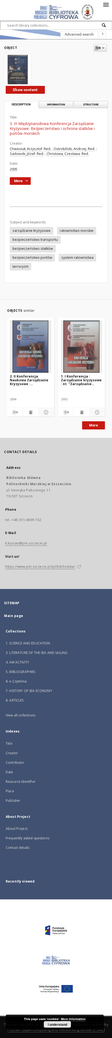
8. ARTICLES (15, 700)
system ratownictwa (77, 257)
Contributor (15, 762)
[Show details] (45, 412)
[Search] (104, 25)
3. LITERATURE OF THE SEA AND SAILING (36, 652)
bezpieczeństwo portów (32, 257)
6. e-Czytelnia (16, 681)
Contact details (17, 847)
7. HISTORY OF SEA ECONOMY (29, 690)
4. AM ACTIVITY (17, 662)
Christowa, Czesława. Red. (67, 153)
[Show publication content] (30, 412)
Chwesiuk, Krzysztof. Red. (30, 148)
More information (73, 1019)
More (93, 425)
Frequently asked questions (27, 838)
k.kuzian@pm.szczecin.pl (26, 543)
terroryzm (21, 266)
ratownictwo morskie (77, 230)
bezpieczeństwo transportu (35, 239)
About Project (16, 828)
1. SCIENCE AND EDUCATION (28, 643)
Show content (25, 90)
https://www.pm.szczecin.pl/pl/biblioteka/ (40, 566)
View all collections (20, 715)
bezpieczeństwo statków (33, 248)
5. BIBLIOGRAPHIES (20, 671)
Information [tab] (56, 104)
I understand (57, 1024)
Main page (13, 615)
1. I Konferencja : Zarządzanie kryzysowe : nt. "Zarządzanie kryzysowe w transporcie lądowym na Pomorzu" (81, 380)
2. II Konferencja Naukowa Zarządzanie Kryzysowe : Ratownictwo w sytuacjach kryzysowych (29, 380)
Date (9, 772)
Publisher (13, 800)
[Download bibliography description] (15, 412)
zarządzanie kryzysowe (32, 230)
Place (10, 791)
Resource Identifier (21, 781)
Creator (12, 753)
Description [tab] (21, 104)
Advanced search (79, 34)
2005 (13, 169)
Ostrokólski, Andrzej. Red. (74, 148)
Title (9, 743)
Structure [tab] (91, 104)
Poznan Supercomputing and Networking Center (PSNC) (56, 1029)
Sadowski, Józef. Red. (27, 153)
